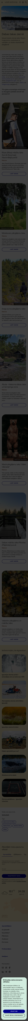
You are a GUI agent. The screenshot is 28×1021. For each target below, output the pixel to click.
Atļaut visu (14, 1011)
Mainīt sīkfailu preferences (14, 1015)
